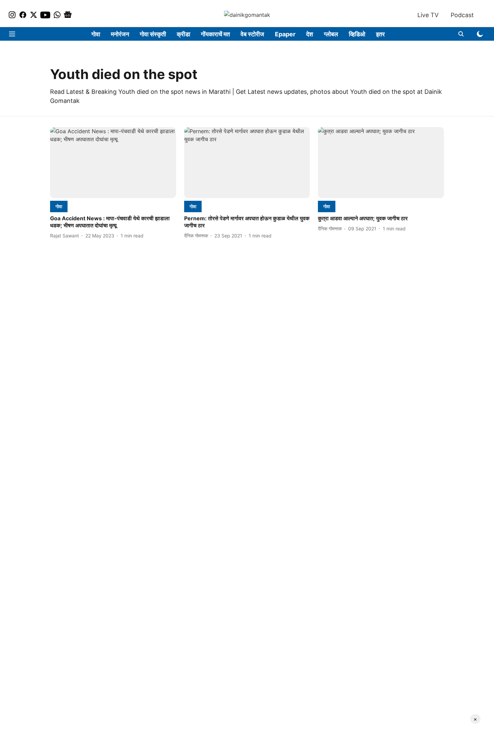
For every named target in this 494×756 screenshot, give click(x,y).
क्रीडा (183, 34)
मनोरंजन (120, 34)
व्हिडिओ (357, 34)
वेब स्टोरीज (252, 34)
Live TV (428, 14)
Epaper (285, 34)
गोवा (95, 34)
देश (309, 34)
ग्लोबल (331, 34)
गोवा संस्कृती (153, 34)
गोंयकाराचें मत (215, 34)
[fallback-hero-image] (113, 162)
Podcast (462, 14)
